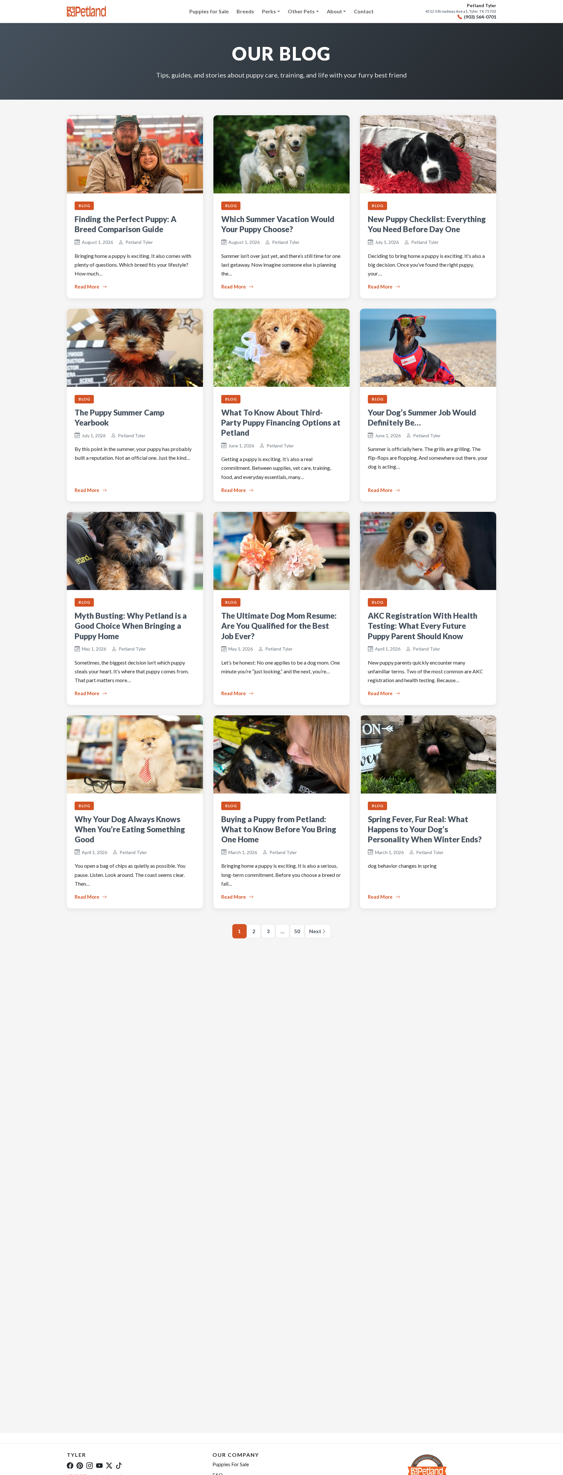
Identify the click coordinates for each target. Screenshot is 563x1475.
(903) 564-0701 (480, 17)
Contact (364, 11)
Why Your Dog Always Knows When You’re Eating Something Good (130, 829)
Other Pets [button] (301, 11)
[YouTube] (99, 1465)
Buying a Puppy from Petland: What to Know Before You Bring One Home (278, 829)
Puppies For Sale (230, 1464)
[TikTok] (119, 1465)
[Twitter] (109, 1465)
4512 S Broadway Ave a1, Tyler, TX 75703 (460, 11)
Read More (87, 286)
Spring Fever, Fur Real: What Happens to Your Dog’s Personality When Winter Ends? (425, 829)
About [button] (334, 11)
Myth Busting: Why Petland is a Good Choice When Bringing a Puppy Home (131, 625)
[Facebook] (70, 1465)
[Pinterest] (80, 1465)
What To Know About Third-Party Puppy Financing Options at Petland (280, 422)
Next (315, 931)
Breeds (245, 11)
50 (297, 931)
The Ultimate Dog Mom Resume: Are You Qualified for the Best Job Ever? (279, 625)
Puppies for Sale (209, 11)
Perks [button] (269, 11)
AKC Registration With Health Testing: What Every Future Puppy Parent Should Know (422, 625)
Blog (84, 205)
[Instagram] (89, 1465)
